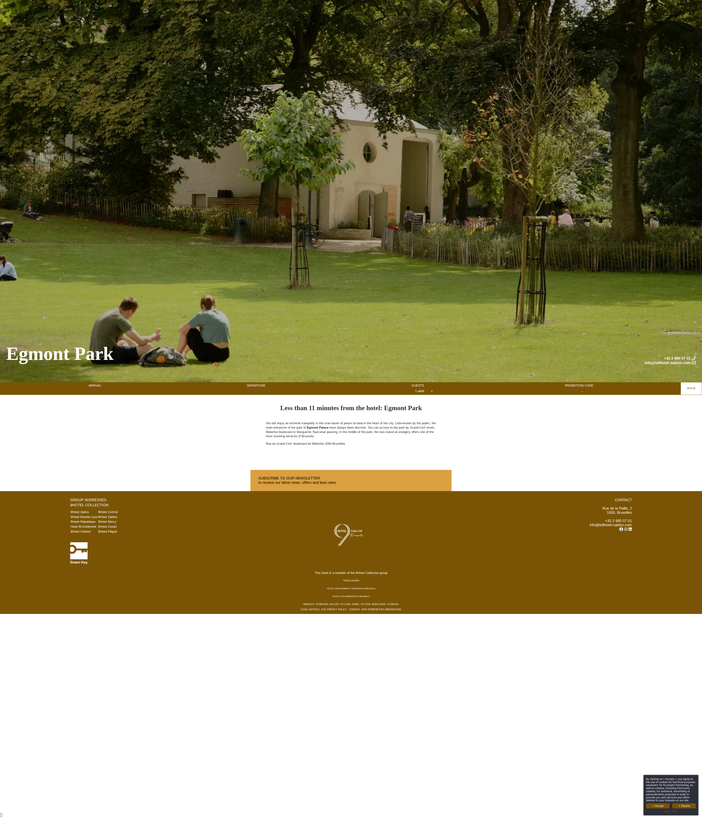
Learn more (671, 811)
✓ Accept (658, 805)
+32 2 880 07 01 (618, 521)
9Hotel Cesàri (107, 526)
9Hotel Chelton (81, 531)
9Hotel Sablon (107, 517)
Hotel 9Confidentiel (83, 526)
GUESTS (418, 385)
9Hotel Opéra (80, 512)
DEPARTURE (256, 385)
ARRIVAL (94, 385)
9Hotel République (83, 521)
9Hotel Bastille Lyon (84, 517)
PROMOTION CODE (579, 385)
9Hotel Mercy (107, 521)
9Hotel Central (108, 512)
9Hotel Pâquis (107, 531)
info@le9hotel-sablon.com (611, 525)
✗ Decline (684, 805)
